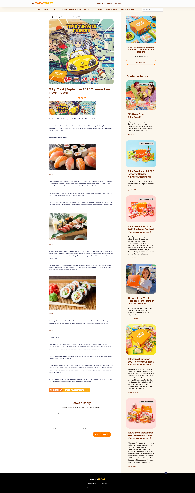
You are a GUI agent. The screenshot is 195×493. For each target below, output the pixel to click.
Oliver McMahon (54, 97)
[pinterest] (82, 98)
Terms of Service (92, 483)
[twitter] (85, 98)
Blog (57, 17)
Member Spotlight (127, 9)
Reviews (118, 3)
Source (51, 174)
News (46, 9)
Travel (99, 9)
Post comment (101, 434)
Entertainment (111, 9)
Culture (55, 9)
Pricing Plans (100, 3)
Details (109, 3)
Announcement (65, 17)
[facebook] (79, 98)
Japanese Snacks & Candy (71, 9)
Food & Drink (89, 9)
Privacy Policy (104, 483)
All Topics (37, 9)
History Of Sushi (77, 17)
